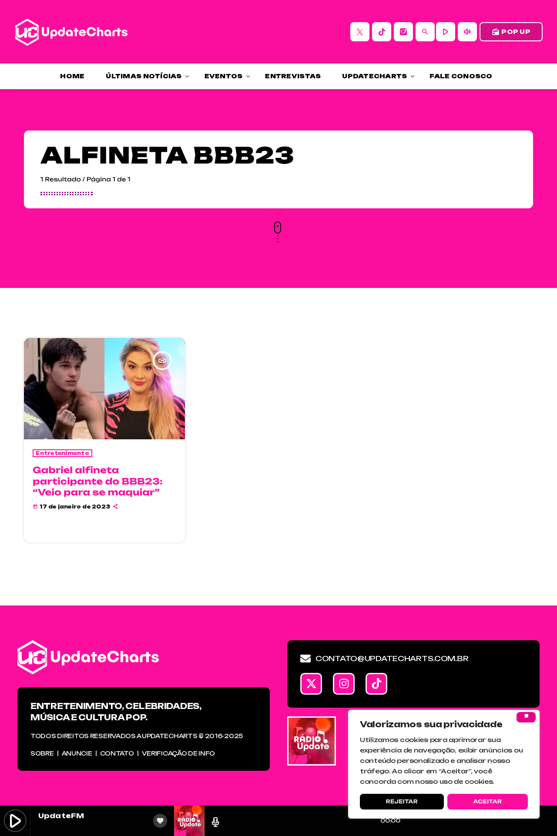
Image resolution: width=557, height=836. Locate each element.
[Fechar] (526, 717)
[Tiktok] (376, 684)
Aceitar (487, 801)
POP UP (511, 32)
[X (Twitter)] (359, 31)
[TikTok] (381, 31)
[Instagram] (403, 31)
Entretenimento (62, 453)
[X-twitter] (311, 684)
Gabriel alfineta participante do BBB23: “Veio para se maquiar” (97, 481)
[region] (444, 764)
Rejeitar (402, 801)
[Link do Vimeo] (71, 31)
